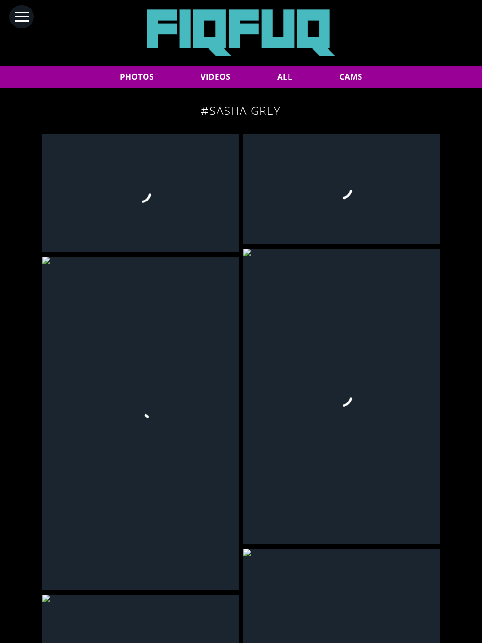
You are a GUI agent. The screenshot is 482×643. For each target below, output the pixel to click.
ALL (284, 76)
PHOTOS (136, 76)
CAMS (350, 76)
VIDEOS (215, 76)
